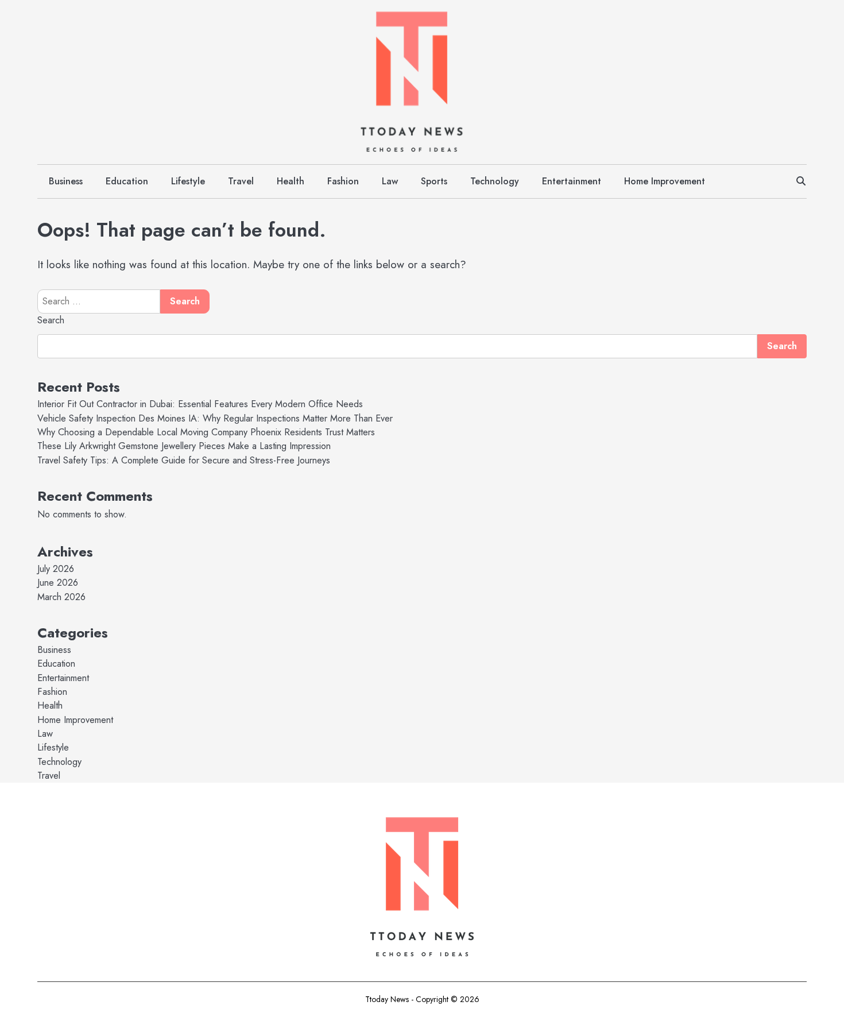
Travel (241, 181)
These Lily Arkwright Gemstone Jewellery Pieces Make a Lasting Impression (184, 446)
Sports (434, 181)
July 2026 (55, 568)
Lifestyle (188, 181)
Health (290, 181)
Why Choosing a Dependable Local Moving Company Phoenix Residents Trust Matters (206, 432)
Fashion (343, 181)
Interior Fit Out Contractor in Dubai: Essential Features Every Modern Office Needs (200, 404)
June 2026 (57, 582)
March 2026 (61, 597)
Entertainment (571, 181)
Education (127, 181)
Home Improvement (664, 181)
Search (50, 320)
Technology (494, 181)
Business (66, 181)
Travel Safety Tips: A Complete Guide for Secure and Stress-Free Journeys (183, 460)
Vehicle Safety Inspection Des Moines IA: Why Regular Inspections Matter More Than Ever (215, 418)
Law (390, 181)
